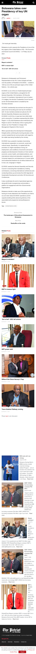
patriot (8, 18)
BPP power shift (7, 349)
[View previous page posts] (16, 73)
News (4, 256)
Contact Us (23, 642)
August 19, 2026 (6, 261)
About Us (4, 642)
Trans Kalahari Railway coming (12, 409)
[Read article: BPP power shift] (18, 335)
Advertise (10, 642)
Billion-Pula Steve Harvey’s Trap (13, 379)
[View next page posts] (19, 73)
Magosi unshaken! (7, 62)
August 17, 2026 (6, 291)
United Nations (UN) (11, 206)
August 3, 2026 (5, 411)
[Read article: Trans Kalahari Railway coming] (18, 395)
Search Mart (29, 635)
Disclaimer (16, 642)
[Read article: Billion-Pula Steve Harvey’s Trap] (18, 365)
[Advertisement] (18, 435)
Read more (30, 479)
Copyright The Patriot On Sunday (12, 635)
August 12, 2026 (6, 351)
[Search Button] (33, 2)
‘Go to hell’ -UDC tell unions (10, 69)
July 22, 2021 (16, 18)
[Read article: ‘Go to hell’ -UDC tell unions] (18, 305)
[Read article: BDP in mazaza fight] (18, 275)
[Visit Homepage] (18, 2)
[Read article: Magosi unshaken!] (18, 245)
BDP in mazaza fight (8, 65)
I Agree (22, 652)
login (7, 416)
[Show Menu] (2, 2)
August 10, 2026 (6, 381)
